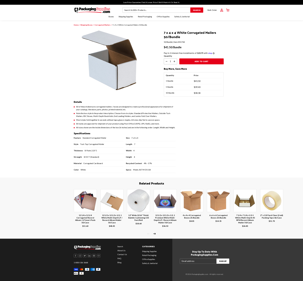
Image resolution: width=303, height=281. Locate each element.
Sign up (223, 261)
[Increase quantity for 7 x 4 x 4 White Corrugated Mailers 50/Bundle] (175, 61)
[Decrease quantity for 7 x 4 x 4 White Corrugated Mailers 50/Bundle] (165, 61)
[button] (227, 10)
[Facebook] (75, 255)
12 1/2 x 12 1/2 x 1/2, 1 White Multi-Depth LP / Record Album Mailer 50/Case (111, 219)
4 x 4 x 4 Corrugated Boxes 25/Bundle (192, 216)
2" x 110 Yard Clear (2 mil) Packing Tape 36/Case (271, 216)
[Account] (221, 10)
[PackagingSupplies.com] (92, 10)
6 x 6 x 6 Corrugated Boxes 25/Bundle (218, 216)
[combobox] (156, 10)
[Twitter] (85, 255)
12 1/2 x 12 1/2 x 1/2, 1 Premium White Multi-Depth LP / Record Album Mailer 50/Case (165, 219)
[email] (98, 255)
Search (197, 10)
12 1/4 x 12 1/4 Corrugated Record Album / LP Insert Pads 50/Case (85, 219)
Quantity (168, 56)
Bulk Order (212, 10)
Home (76, 25)
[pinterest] (94, 255)
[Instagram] (80, 255)
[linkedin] (89, 255)
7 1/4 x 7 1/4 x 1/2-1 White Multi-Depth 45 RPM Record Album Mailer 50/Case (245, 219)
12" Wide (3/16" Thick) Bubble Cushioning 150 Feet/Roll (138, 217)
